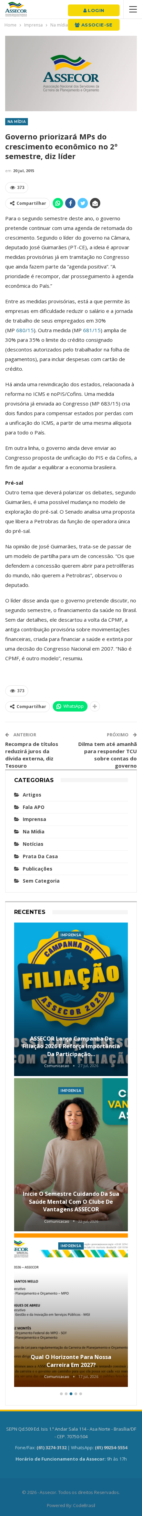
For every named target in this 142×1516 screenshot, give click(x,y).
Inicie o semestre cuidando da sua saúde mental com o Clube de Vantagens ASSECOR (71, 1201)
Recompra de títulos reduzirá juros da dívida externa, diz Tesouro (31, 754)
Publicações (37, 868)
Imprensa (34, 819)
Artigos (32, 794)
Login (95, 10)
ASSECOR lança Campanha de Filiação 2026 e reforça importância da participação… (71, 1046)
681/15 (92, 330)
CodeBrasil (84, 1505)
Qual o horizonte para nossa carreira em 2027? (71, 1360)
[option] (71, 1156)
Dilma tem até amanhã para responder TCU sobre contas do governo (107, 754)
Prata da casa (40, 856)
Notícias (33, 844)
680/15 (25, 330)
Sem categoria (41, 880)
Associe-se (96, 25)
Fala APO (33, 807)
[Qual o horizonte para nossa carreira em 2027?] (71, 1310)
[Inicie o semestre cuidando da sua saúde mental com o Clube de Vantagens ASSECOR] (71, 1155)
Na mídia (17, 121)
